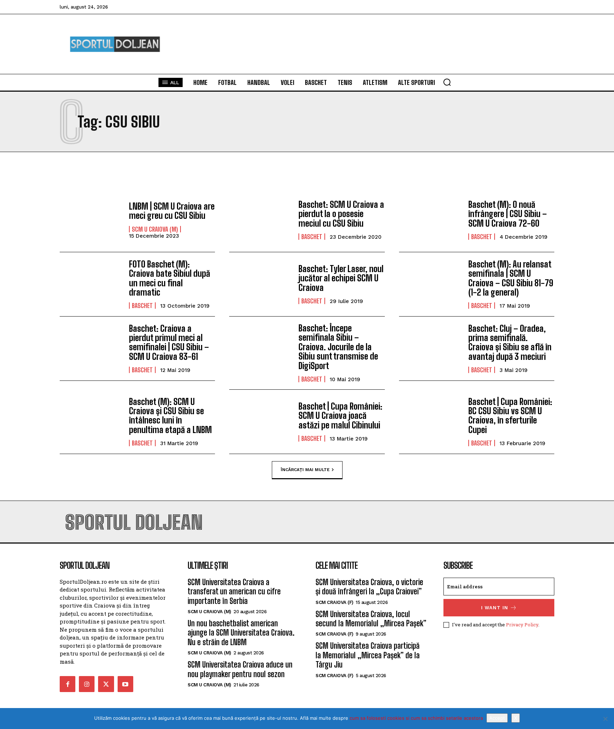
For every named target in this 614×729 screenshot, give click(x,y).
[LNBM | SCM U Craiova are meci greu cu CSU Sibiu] (91, 220)
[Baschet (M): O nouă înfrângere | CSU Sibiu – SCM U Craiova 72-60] (430, 220)
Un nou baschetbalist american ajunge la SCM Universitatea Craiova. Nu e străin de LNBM (241, 633)
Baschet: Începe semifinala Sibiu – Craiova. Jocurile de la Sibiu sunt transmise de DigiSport (338, 347)
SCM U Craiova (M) (155, 229)
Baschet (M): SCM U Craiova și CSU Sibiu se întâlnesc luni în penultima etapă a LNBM (170, 415)
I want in (494, 607)
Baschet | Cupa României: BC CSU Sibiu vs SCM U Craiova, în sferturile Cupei (510, 415)
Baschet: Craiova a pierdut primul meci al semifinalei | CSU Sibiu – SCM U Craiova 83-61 (169, 342)
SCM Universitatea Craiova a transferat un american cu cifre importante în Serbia (234, 591)
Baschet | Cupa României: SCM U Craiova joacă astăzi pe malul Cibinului (340, 415)
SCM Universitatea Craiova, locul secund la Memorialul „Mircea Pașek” (371, 618)
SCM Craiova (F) (335, 602)
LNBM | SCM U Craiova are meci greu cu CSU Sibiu (172, 211)
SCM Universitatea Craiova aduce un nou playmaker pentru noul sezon (240, 669)
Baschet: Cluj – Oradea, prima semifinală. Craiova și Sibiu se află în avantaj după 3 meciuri (509, 342)
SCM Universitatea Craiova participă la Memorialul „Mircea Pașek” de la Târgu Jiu (368, 655)
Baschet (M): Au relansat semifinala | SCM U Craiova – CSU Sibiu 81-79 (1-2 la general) (510, 278)
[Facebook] (67, 684)
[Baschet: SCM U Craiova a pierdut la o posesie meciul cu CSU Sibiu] (260, 220)
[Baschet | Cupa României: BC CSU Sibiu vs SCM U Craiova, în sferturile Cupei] (430, 422)
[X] (605, 718)
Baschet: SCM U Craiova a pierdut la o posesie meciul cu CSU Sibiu (341, 213)
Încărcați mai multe (305, 469)
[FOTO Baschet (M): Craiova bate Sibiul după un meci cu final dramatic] (91, 284)
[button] (447, 82)
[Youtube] (125, 684)
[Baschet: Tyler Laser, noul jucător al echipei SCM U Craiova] (260, 284)
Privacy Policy (522, 624)
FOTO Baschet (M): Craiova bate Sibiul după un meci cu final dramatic (169, 278)
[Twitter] (106, 684)
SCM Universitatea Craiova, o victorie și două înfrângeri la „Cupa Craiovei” (369, 586)
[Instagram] (87, 684)
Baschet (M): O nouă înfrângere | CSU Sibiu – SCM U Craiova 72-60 (507, 213)
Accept (497, 718)
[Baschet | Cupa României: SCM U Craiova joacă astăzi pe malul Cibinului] (260, 422)
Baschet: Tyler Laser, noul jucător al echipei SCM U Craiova (340, 278)
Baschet (311, 236)
